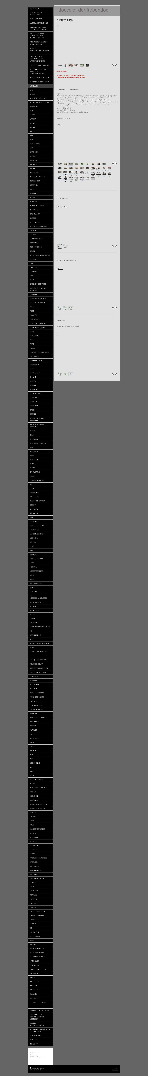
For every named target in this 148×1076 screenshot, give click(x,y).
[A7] (76, 180)
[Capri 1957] (71, 168)
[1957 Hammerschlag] (76, 172)
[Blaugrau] (60, 164)
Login (116, 1068)
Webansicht (115, 1070)
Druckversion (35, 1068)
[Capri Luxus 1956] (71, 176)
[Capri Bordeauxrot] (104, 168)
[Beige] (65, 308)
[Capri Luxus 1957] (82, 176)
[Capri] (65, 180)
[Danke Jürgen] (65, 164)
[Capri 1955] (65, 176)
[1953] (87, 142)
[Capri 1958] (104, 172)
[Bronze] (65, 246)
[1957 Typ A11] (71, 172)
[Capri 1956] (65, 168)
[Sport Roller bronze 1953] (93, 172)
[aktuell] (60, 374)
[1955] (82, 164)
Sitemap (42, 1068)
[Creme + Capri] (87, 225)
